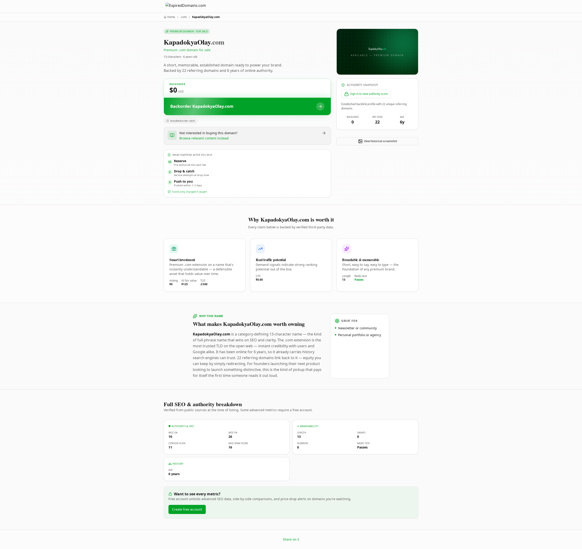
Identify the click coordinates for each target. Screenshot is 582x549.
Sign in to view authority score (369, 94)
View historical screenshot (380, 141)
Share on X (291, 539)
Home (171, 17)
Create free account (187, 509)
